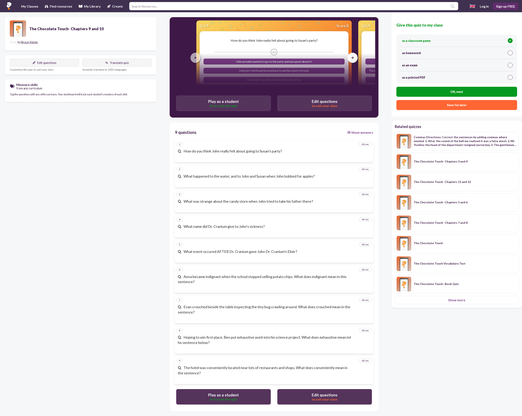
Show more (456, 300)
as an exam (409, 65)
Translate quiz (119, 63)
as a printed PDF (414, 77)
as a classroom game (416, 40)
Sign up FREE (505, 6)
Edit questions (46, 63)
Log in (484, 6)
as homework (411, 53)
